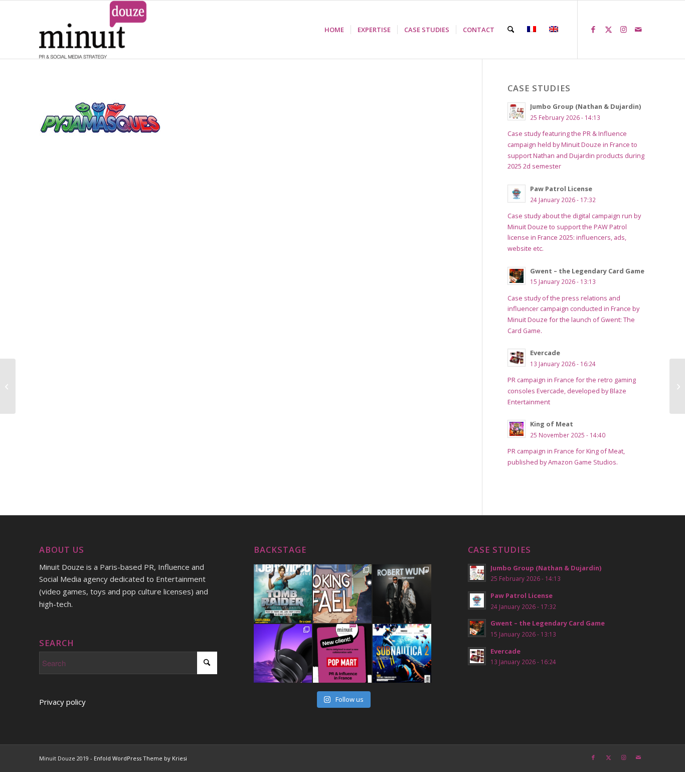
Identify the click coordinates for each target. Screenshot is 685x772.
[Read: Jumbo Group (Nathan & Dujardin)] (516, 111)
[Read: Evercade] (516, 358)
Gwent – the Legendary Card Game (587, 270)
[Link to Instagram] (623, 29)
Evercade (545, 352)
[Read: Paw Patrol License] (516, 194)
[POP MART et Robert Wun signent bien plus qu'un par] (402, 593)
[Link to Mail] (638, 29)
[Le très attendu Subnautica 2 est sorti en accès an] (402, 653)
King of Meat (551, 423)
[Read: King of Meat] (516, 429)
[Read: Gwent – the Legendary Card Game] (516, 276)
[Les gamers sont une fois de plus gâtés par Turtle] (283, 653)
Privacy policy (62, 702)
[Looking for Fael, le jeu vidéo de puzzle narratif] (342, 593)
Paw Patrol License (561, 188)
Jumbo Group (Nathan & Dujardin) (585, 106)
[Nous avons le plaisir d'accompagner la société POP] (342, 653)
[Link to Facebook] (593, 29)
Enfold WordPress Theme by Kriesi (140, 758)
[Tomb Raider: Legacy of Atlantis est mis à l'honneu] (283, 593)
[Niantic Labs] (8, 386)
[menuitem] (334, 30)
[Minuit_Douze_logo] (93, 30)
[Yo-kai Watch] (677, 386)
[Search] (511, 30)
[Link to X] (608, 29)
